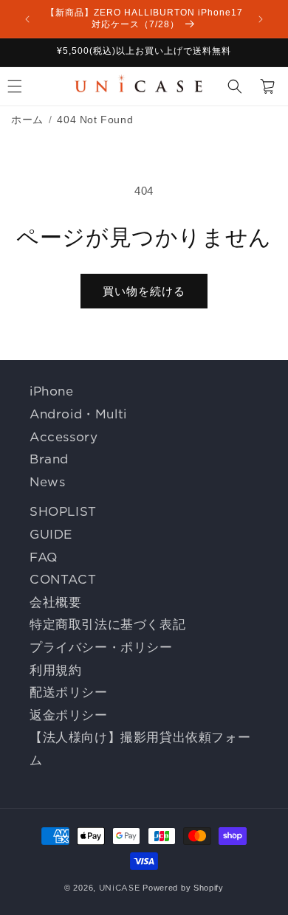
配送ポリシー (69, 692)
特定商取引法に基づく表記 (107, 624)
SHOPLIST (63, 511)
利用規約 (55, 670)
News (47, 482)
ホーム (27, 119)
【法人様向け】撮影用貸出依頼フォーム (140, 748)
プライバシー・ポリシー (101, 647)
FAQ (44, 557)
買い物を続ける (144, 291)
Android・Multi (78, 414)
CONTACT (63, 579)
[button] (235, 86)
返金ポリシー (69, 715)
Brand (49, 459)
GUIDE (51, 534)
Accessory (63, 437)
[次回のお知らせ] (260, 19)
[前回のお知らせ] (27, 19)
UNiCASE (119, 888)
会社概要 (55, 602)
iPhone (52, 391)
